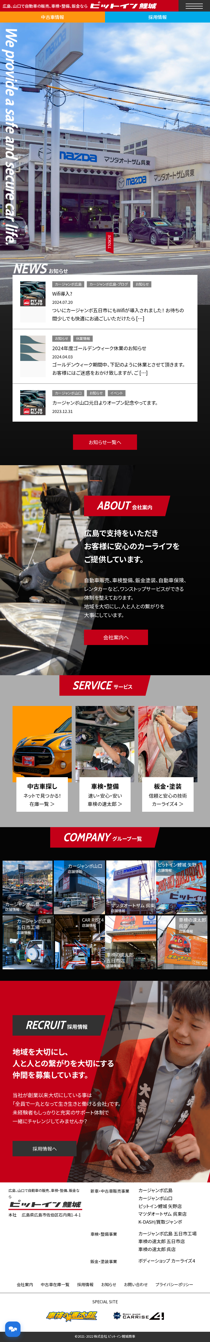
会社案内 (25, 1284)
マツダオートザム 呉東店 (162, 1213)
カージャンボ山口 (68, 393)
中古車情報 (52, 17)
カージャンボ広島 (68, 284)
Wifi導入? (62, 293)
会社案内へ (116, 637)
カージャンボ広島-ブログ (108, 284)
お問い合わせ (136, 1284)
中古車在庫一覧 (55, 1284)
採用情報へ (45, 1148)
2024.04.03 (62, 356)
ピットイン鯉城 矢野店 (160, 1206)
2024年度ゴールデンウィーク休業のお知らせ (99, 348)
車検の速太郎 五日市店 (161, 1241)
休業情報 (83, 338)
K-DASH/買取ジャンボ (160, 1221)
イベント (116, 393)
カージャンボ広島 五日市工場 (167, 1233)
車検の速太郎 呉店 (157, 1249)
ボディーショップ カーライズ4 (166, 1260)
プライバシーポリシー (174, 1284)
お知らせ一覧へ (105, 442)
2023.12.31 (62, 411)
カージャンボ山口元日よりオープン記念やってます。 (105, 402)
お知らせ (142, 284)
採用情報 (157, 17)
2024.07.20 (62, 302)
